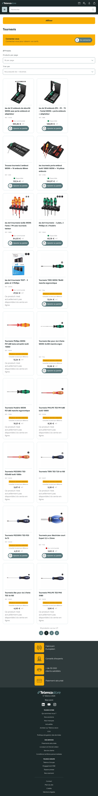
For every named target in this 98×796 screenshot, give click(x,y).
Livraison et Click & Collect (49, 747)
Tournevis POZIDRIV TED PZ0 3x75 (17, 537)
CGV (49, 731)
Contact (49, 781)
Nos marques (49, 721)
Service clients (49, 750)
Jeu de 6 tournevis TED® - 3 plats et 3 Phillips (16, 281)
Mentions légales (49, 792)
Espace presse (49, 769)
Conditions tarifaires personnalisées (49, 754)
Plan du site (49, 785)
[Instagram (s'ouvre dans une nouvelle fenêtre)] (54, 704)
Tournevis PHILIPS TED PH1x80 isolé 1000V (52, 409)
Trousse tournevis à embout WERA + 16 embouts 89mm (16, 167)
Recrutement (49, 773)
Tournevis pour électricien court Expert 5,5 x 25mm (52, 537)
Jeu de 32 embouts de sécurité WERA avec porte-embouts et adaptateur (17, 111)
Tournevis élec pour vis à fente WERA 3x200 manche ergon (51, 342)
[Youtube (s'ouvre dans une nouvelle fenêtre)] (49, 704)
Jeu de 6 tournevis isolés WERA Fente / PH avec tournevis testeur (18, 225)
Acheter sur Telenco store (49, 728)
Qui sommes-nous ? (49, 713)
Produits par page (10, 55)
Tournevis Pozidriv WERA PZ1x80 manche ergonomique (17, 409)
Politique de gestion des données (49, 735)
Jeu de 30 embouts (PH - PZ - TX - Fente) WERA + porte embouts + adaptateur (52, 111)
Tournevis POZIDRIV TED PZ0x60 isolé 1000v (15, 473)
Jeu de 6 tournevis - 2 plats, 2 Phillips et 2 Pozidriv (51, 224)
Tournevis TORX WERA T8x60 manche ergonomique (51, 281)
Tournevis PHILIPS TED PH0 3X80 (50, 594)
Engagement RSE (49, 766)
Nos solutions (49, 717)
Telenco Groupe (49, 762)
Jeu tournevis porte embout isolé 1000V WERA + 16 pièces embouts (51, 168)
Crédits (49, 788)
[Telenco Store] (9, 3)
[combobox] (52, 9)
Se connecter (85, 40)
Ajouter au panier (20, 128)
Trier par (6, 66)
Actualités (49, 724)
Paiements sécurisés (49, 743)
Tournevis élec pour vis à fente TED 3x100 (17, 594)
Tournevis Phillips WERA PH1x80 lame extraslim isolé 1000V (17, 344)
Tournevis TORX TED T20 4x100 (52, 471)
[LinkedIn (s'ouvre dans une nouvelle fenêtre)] (43, 704)
